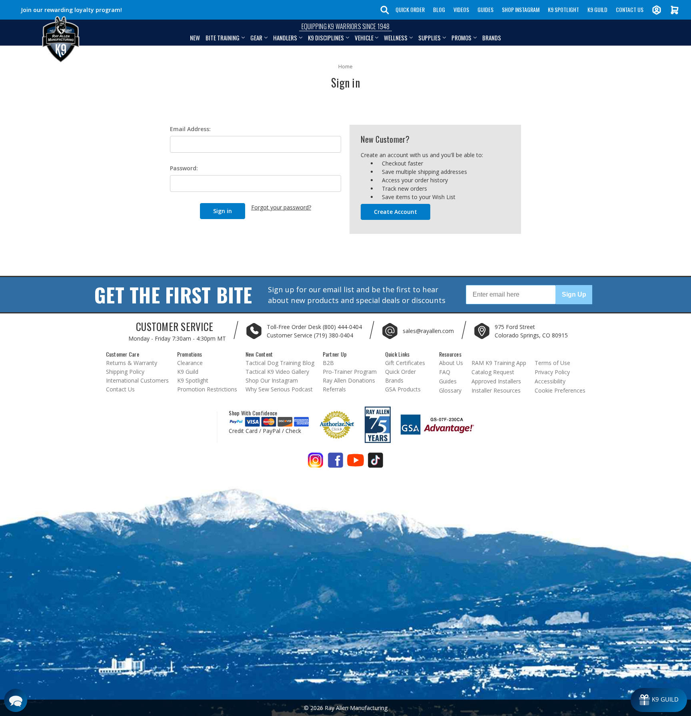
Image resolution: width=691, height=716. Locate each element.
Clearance (190, 363)
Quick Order (410, 9)
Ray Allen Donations (349, 380)
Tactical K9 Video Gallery (277, 371)
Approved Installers (496, 381)
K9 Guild (597, 9)
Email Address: (190, 129)
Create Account (395, 211)
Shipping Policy (125, 371)
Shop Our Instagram (272, 380)
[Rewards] (659, 700)
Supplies (429, 37)
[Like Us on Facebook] (336, 463)
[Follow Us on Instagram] (316, 463)
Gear (256, 37)
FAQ (444, 372)
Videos (461, 9)
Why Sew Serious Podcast (279, 389)
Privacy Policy (552, 372)
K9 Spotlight (563, 9)
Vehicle (364, 37)
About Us (451, 363)
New (195, 37)
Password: (184, 168)
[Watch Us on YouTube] (355, 463)
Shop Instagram (520, 9)
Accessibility (550, 381)
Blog (439, 9)
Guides (485, 9)
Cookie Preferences (560, 390)
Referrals (334, 389)
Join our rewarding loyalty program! (71, 10)
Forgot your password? (281, 207)
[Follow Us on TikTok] (375, 463)
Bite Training (223, 37)
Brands (491, 37)
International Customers (137, 380)
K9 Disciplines (326, 37)
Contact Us (629, 9)
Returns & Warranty (131, 363)
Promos (461, 37)
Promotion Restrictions (207, 389)
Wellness (395, 37)
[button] (15, 700)
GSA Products (403, 389)
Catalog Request (492, 372)
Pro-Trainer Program (350, 371)
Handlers (285, 37)
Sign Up (574, 294)
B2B (328, 363)
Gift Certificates (405, 363)
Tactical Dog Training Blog (280, 363)
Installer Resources (496, 390)
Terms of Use (552, 363)
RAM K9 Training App (498, 363)
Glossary (450, 390)
